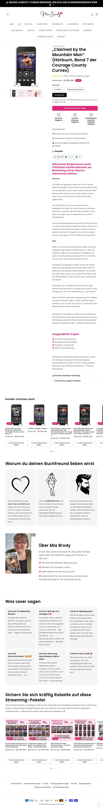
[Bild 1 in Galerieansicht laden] (13, 93)
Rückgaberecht (85, 784)
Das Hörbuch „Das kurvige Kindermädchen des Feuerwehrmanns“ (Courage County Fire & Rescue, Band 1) (61, 432)
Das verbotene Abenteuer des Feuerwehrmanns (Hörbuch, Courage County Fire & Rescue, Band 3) (84, 431)
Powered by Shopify (57, 804)
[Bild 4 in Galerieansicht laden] (38, 93)
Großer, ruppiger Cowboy (37, 428)
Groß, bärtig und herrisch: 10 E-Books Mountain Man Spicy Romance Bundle (16, 745)
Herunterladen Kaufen (32, 784)
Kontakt (74, 784)
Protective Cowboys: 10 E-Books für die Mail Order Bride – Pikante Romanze (37, 745)
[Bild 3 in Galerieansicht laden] (29, 93)
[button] (7, 14)
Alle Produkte (16, 784)
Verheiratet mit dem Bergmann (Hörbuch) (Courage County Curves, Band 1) (15, 431)
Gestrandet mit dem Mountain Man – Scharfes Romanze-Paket (60, 745)
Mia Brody (48, 804)
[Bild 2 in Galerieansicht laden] (21, 93)
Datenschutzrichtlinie (42, 787)
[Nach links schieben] (7, 93)
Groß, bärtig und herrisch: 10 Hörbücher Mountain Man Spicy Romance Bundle (84, 745)
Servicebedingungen (61, 787)
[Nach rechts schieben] (44, 93)
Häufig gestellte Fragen (60, 784)
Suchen (46, 784)
